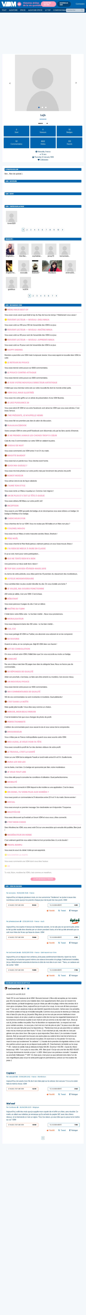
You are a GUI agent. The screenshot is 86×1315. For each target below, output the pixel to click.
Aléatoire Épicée (35, 10)
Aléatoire (13, 10)
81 (47, 123)
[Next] (62, 230)
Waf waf (10, 1104)
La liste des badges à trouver (43, 879)
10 (58, 230)
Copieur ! (11, 1073)
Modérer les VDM (64, 4)
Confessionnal (60, 10)
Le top (48, 10)
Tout (4, 10)
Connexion (80, 4)
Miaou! (40, 123)
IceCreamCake (14, 989)
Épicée (23, 10)
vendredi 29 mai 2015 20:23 (15, 994)
